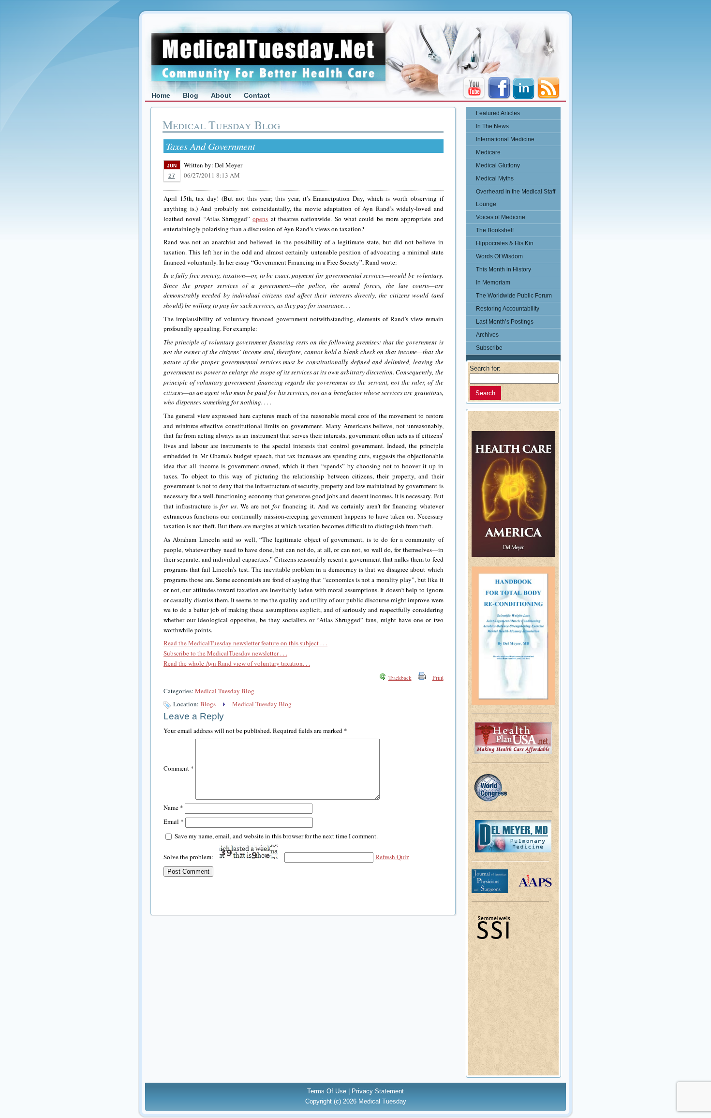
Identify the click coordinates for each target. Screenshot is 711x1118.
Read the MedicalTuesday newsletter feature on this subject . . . (245, 643)
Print (438, 677)
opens (260, 218)
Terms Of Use (326, 1091)
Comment (178, 768)
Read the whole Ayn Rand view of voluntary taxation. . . (236, 663)
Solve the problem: (189, 856)
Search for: (485, 368)
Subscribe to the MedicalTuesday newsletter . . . (225, 653)
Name (173, 807)
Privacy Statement (378, 1091)
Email (173, 821)
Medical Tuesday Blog (224, 690)
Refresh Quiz (392, 856)
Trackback (400, 677)
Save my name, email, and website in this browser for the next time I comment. (276, 836)
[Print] (421, 677)
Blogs (208, 704)
